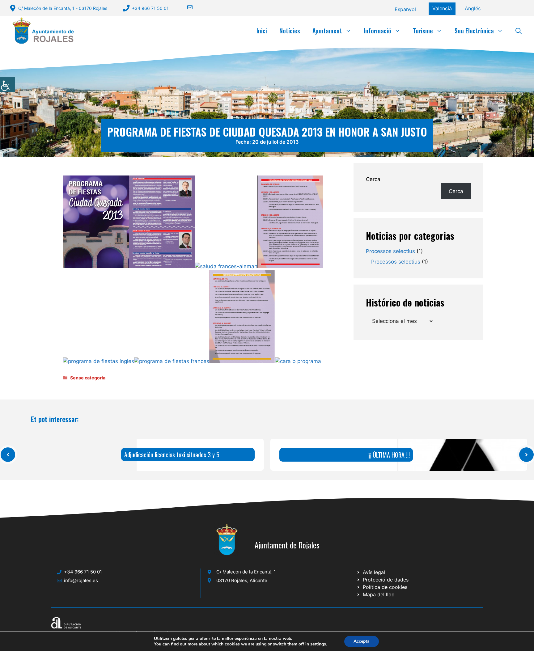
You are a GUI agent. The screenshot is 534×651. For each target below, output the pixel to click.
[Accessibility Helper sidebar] (7, 84)
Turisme (423, 30)
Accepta (362, 641)
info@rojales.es (81, 580)
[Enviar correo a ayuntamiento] (186, 7)
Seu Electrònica (474, 30)
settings (318, 644)
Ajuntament (327, 30)
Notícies (289, 30)
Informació (377, 30)
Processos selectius (390, 251)
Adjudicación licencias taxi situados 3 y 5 (171, 454)
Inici (261, 30)
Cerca (373, 179)
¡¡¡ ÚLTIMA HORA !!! (388, 454)
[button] (518, 30)
